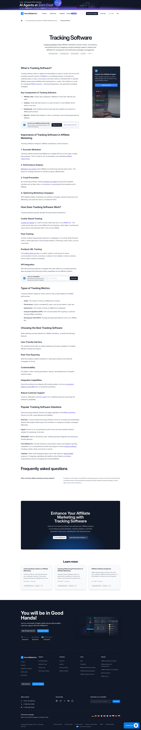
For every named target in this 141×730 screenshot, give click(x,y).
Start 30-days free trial (70, 125)
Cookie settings (110, 724)
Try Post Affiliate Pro (59, 537)
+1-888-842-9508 (28, 704)
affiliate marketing (52, 333)
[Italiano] (107, 716)
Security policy (69, 724)
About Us (61, 661)
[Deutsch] (93, 716)
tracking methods (70, 446)
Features (23, 665)
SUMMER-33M (28, 8)
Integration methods (26, 668)
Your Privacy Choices (85, 726)
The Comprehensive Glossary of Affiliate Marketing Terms (41, 20)
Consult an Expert (92, 13)
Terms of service (57, 724)
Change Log (42, 667)
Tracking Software (65, 20)
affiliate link (67, 223)
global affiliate (68, 453)
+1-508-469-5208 (28, 707)
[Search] (83, 13)
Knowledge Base (43, 661)
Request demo (57, 125)
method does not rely (31, 253)
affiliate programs (36, 84)
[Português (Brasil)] (116, 716)
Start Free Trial (106, 85)
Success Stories (63, 667)
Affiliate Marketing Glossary (87, 671)
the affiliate (43, 225)
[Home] (22, 20)
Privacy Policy (79, 724)
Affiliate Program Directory (87, 674)
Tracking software (50, 45)
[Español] (99, 716)
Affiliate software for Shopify (108, 661)
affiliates (44, 76)
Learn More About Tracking (77, 537)
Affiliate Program (63, 671)
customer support (41, 397)
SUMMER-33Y (43, 8)
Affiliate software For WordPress (109, 669)
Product (44, 13)
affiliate (70, 294)
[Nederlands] (110, 716)
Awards (61, 664)
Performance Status (44, 671)
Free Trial (103, 13)
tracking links (50, 81)
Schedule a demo (43, 630)
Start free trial (26, 684)
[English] (96, 716)
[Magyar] (104, 716)
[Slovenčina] (119, 716)
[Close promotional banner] (138, 2)
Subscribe (74, 278)
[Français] (101, 716)
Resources (53, 13)
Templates (83, 664)
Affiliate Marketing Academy (88, 667)
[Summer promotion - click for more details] (70, 5)
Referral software (105, 673)
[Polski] (113, 716)
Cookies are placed (27, 223)
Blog (81, 661)
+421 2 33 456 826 (29, 701)
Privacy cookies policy (91, 724)
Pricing (23, 662)
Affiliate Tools (104, 676)
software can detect (50, 182)
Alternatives (24, 675)
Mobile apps (24, 672)
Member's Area (43, 664)
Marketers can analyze (29, 169)
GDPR (101, 724)
